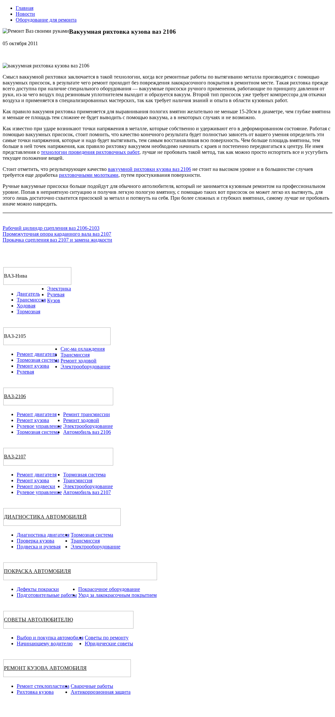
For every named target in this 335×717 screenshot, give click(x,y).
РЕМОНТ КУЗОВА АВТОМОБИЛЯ (45, 668)
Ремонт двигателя (37, 354)
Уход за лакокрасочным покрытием (117, 595)
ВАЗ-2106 (15, 396)
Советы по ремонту (107, 637)
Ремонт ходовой (79, 360)
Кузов (53, 300)
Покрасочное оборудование (109, 589)
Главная (24, 8)
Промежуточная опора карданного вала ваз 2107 (57, 234)
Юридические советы (109, 643)
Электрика (59, 288)
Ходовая (26, 305)
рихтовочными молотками (88, 175)
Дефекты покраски (38, 589)
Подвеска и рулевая (39, 546)
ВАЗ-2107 (15, 456)
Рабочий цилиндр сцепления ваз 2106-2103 (51, 228)
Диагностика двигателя (43, 535)
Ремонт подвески (36, 486)
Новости (25, 14)
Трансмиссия (31, 300)
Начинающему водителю (45, 643)
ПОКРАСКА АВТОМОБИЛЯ (37, 571)
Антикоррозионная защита (101, 692)
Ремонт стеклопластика (43, 686)
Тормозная (28, 311)
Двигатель (28, 294)
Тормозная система (38, 360)
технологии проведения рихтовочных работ (90, 152)
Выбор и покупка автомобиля (50, 637)
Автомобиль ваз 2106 (87, 432)
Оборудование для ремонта (46, 20)
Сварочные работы (92, 686)
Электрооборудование (85, 366)
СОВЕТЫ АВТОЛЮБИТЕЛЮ (38, 619)
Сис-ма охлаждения (83, 349)
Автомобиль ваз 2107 (87, 492)
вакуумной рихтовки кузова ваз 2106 (149, 169)
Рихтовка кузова (35, 692)
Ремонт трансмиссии (86, 414)
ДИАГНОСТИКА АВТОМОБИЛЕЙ (45, 517)
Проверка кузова (35, 540)
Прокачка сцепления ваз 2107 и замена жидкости (57, 240)
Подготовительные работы (47, 595)
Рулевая (55, 294)
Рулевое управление (39, 426)
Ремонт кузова (33, 366)
